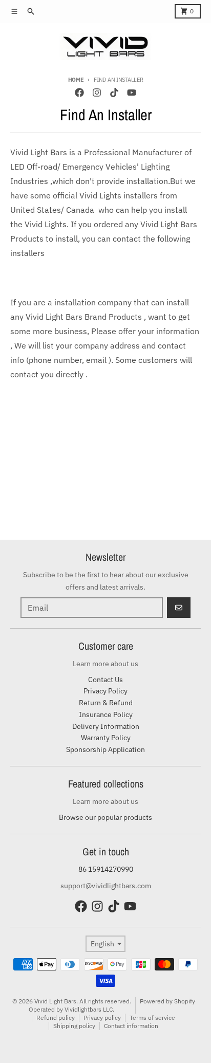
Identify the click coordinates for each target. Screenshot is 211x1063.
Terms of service (152, 1017)
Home (76, 79)
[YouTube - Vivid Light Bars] (131, 92)
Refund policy (55, 1017)
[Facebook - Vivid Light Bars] (79, 92)
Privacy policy (102, 1017)
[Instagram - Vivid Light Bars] (96, 92)
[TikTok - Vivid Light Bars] (114, 92)
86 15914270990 (105, 869)
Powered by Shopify (167, 1001)
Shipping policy (74, 1026)
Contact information (131, 1026)
